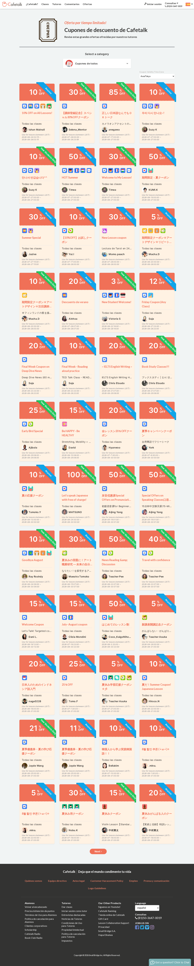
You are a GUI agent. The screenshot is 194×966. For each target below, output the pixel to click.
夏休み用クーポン (73, 813)
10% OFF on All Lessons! (37, 113)
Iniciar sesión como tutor (74, 910)
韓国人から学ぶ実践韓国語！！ (117, 751)
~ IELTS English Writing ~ (117, 366)
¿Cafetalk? (31, 4)
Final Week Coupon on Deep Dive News (35, 369)
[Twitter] (142, 927)
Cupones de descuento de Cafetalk (106, 30)
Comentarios (71, 4)
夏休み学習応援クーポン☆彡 (117, 686)
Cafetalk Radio (32, 933)
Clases (45, 4)
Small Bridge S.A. (107, 930)
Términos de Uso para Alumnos (41, 914)
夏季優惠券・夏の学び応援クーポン (37, 751)
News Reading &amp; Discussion (115, 562)
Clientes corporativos (36, 925)
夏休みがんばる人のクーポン (157, 815)
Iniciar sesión (154, 4)
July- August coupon (74, 624)
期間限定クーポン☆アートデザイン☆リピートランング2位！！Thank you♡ (157, 240)
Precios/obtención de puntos (40, 910)
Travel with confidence (156, 560)
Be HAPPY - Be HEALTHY (71, 433)
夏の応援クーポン (34, 495)
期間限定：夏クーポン (155, 177)
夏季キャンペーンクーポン (157, 433)
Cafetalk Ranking (107, 910)
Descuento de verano (75, 302)
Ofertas (87, 4)
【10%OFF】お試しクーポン (77, 240)
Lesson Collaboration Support (113, 922)
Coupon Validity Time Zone (151, 72)
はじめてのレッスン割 (115, 624)
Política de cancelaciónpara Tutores (73, 935)
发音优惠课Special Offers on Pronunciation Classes (117, 498)
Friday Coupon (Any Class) (154, 304)
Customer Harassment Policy (106, 880)
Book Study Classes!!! (155, 366)
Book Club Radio (33, 937)
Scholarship (31, 929)
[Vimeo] (147, 927)
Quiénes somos (33, 880)
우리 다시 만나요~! (153, 113)
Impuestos (67, 940)
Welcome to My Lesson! (117, 177)
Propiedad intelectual (73, 929)
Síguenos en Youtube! (109, 906)
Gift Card (103, 918)
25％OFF (67, 684)
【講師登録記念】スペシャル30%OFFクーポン (77, 115)
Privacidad (103, 926)
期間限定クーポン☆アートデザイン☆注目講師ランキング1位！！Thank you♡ (37, 304)
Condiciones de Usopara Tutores (72, 924)
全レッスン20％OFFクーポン (117, 433)
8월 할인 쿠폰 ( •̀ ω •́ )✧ (155, 749)
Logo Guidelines (97, 888)
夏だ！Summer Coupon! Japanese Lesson (156, 686)
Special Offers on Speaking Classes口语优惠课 (157, 498)
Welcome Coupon (33, 624)
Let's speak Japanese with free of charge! (75, 497)
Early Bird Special (32, 431)
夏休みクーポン (111, 813)
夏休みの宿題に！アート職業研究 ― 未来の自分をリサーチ (77, 562)
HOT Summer (70, 177)
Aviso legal (79, 880)
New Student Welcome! (116, 302)
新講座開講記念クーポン (157, 624)
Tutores (56, 4)
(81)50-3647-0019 (150, 918)
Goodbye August (32, 560)
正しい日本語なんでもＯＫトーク (117, 115)
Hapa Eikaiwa (105, 934)
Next (98, 851)
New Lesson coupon (114, 237)
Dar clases (67, 906)
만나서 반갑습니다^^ (34, 177)
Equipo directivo (57, 880)
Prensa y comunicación (156, 880)
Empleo (133, 880)
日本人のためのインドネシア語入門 (37, 686)
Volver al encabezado (36, 906)
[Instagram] (152, 927)
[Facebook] (137, 927)
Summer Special (31, 237)
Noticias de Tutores (72, 918)
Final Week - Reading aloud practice (75, 369)
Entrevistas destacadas (73, 914)
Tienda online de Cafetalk (111, 914)
